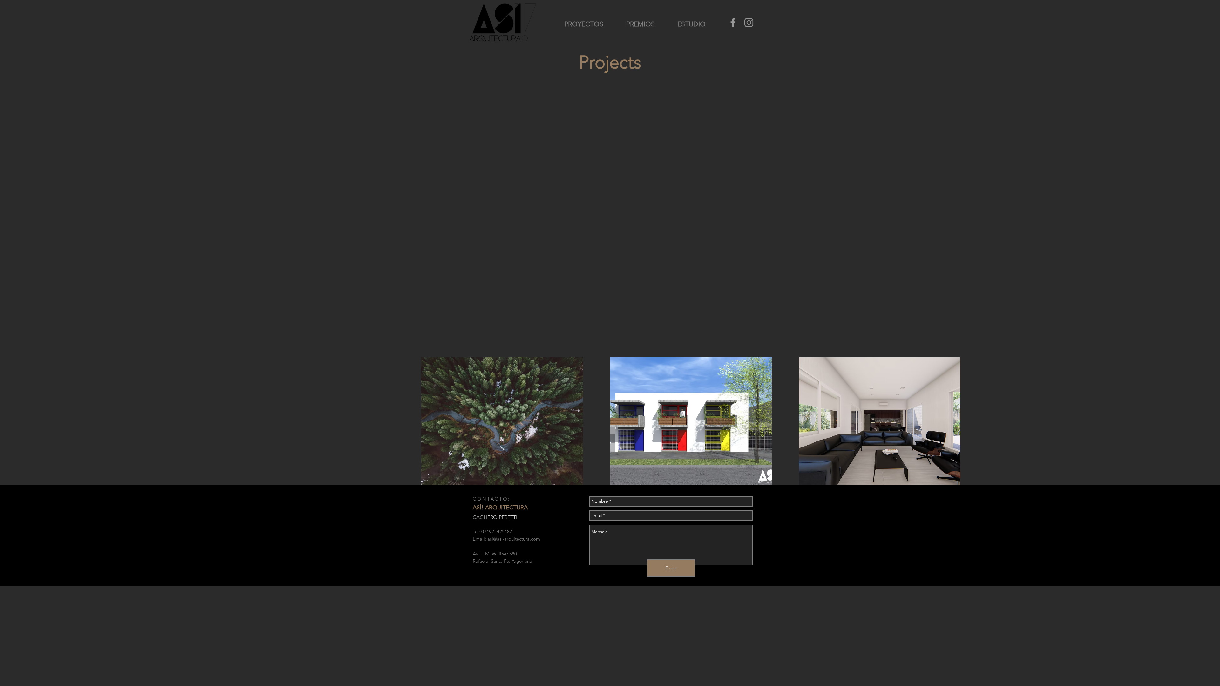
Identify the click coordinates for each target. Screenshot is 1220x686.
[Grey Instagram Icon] (749, 23)
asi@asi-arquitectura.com (513, 539)
